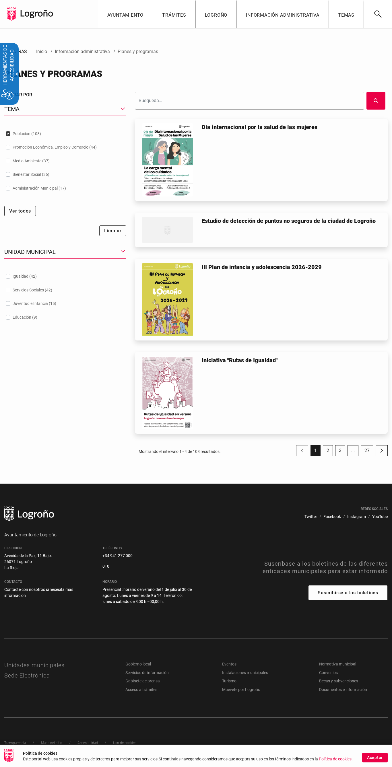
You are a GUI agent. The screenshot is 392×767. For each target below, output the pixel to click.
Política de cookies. (336, 759)
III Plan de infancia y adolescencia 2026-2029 (262, 267)
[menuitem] (125, 14)
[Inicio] (36, 13)
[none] (11, 14)
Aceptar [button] (375, 757)
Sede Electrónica (27, 675)
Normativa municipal (337, 664)
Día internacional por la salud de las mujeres (259, 127)
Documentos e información (343, 689)
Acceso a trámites (141, 689)
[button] (353, 450)
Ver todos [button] (20, 211)
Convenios (328, 672)
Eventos (229, 664)
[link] (378, 14)
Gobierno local (138, 664)
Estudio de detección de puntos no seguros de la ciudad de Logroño (289, 220)
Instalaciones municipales (245, 672)
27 (368, 452)
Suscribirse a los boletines (348, 592)
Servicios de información (147, 672)
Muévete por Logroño (241, 689)
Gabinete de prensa (142, 681)
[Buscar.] (375, 101)
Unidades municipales (34, 665)
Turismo (229, 681)
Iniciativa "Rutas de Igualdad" (239, 360)
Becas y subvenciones (338, 681)
